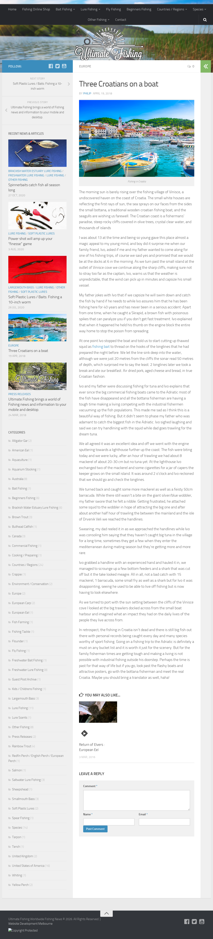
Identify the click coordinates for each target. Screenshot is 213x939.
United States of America (28, 866)
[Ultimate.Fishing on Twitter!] (57, 66)
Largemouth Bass (21, 287)
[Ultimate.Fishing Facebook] (50, 66)
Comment (90, 786)
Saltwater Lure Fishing (26, 780)
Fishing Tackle (21, 632)
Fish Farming (20, 622)
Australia (17, 479)
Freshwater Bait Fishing (27, 660)
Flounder (18, 641)
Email (143, 814)
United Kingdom (22, 856)
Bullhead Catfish (22, 527)
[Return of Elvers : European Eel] (98, 712)
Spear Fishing (21, 818)
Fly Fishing (113, 9)
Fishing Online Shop (36, 9)
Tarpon (16, 837)
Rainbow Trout (21, 746)
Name (88, 814)
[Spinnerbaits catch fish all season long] (37, 153)
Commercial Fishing (24, 546)
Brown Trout (20, 517)
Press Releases (19, 394)
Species (198, 9)
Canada (16, 536)
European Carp (21, 603)
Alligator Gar (20, 441)
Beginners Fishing (139, 9)
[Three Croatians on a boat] (37, 327)
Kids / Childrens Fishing (27, 689)
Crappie (17, 574)
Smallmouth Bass (23, 799)
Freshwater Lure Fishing (26, 175)
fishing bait (101, 346)
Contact (120, 20)
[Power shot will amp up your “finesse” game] (37, 215)
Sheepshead (20, 789)
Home (12, 9)
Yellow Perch (20, 885)
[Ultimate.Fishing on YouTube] (64, 66)
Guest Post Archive (24, 679)
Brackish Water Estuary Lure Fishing (35, 171)
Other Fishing (97, 20)
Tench (16, 847)
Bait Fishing (64, 9)
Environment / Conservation (30, 584)
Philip (87, 93)
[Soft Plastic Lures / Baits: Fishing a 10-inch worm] (37, 269)
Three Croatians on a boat (28, 350)
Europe (85, 66)
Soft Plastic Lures (41, 233)
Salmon (17, 770)
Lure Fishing (89, 9)
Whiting (17, 875)
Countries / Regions (170, 9)
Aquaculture (20, 460)
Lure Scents (19, 717)
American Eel (20, 450)
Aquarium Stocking (24, 469)
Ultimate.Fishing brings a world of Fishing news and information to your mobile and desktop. (37, 404)
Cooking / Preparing (25, 555)
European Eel (20, 612)
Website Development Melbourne (30, 924)
